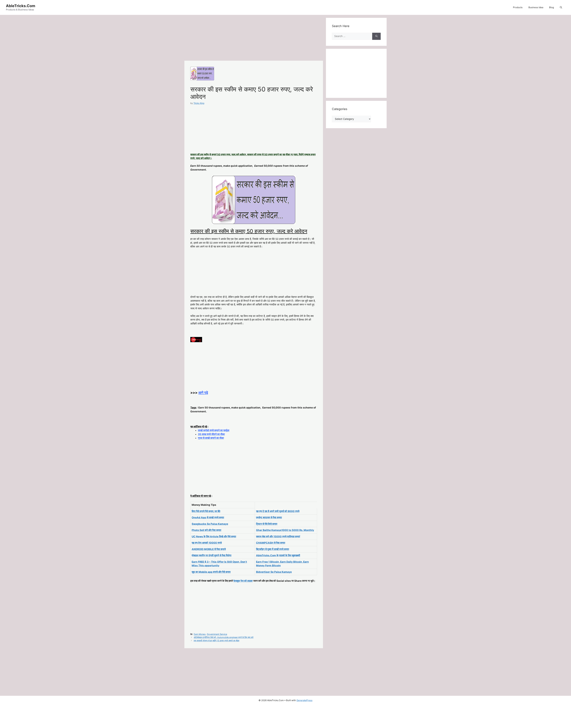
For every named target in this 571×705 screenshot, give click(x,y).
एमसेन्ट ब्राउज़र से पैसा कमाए (269, 517)
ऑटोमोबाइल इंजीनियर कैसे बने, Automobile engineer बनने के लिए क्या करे (223, 637)
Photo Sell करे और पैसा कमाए (206, 530)
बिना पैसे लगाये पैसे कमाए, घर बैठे (206, 511)
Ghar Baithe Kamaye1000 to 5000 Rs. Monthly (285, 530)
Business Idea (535, 7)
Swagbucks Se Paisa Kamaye (210, 523)
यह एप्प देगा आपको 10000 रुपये (207, 542)
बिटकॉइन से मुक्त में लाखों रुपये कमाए (272, 549)
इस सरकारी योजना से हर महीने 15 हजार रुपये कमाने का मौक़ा (216, 640)
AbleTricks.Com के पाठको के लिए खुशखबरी (278, 555)
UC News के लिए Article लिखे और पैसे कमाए (214, 536)
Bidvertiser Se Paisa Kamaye (274, 571)
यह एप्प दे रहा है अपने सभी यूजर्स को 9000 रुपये (277, 511)
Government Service (217, 634)
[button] (561, 7)
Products (518, 7)
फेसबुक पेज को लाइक (243, 580)
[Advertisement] (253, 38)
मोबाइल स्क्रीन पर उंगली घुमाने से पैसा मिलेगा (211, 555)
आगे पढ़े (203, 392)
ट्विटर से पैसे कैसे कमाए (266, 523)
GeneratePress (304, 700)
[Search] (376, 36)
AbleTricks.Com (20, 6)
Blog (551, 7)
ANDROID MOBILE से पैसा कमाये (209, 549)
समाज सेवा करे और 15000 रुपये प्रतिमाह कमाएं (278, 536)
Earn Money (200, 634)
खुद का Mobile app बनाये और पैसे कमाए (211, 571)
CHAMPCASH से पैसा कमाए (270, 542)
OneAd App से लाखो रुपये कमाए (208, 517)
